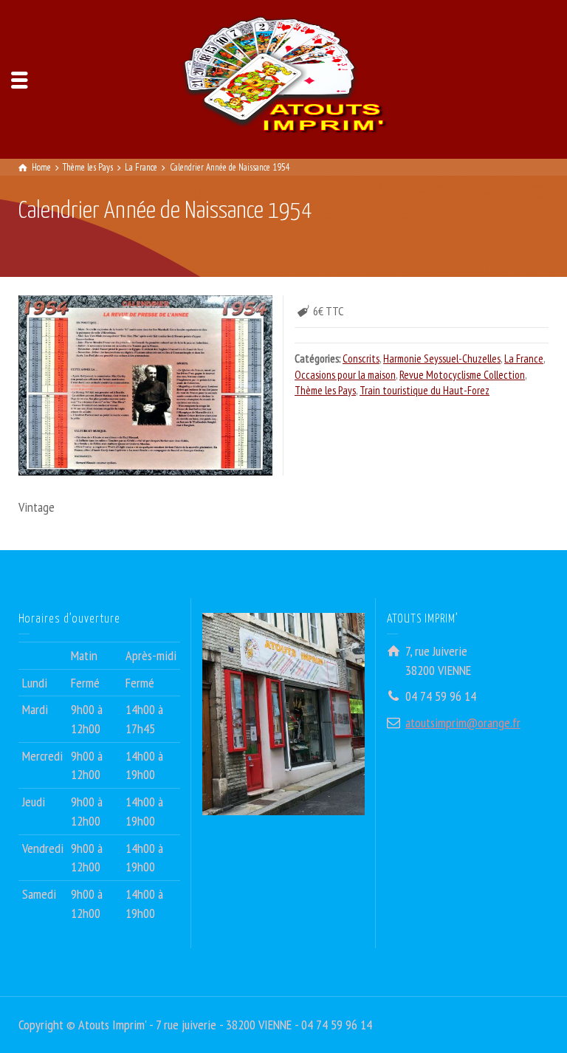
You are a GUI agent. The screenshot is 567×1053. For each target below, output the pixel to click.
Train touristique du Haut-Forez (424, 390)
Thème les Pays (325, 390)
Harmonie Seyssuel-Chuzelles (442, 358)
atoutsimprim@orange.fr (462, 722)
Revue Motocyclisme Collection (462, 375)
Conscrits (361, 358)
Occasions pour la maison (345, 375)
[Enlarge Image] (145, 385)
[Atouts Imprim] (283, 77)
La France (523, 358)
